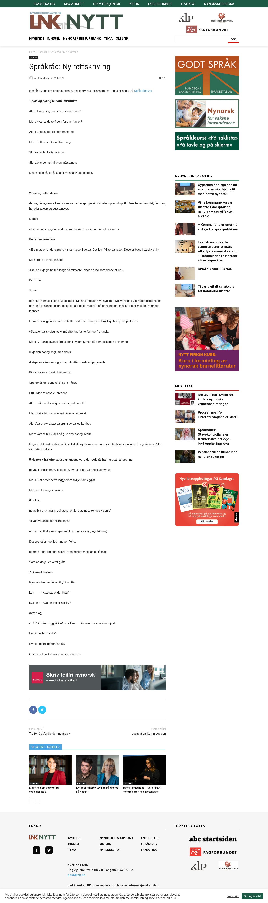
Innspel (43, 52)
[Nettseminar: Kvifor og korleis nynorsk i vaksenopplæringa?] (185, 399)
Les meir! (233, 896)
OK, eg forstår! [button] (252, 896)
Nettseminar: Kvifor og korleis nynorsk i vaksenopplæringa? (215, 399)
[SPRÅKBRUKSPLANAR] (185, 273)
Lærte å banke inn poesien (149, 733)
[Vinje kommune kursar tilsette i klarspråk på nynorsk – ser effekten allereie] (185, 206)
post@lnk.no (76, 875)
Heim (32, 52)
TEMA (72, 850)
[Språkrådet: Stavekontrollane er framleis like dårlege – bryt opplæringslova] (185, 434)
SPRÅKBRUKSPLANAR (215, 269)
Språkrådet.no (143, 90)
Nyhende (74, 838)
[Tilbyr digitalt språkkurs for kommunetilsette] (185, 290)
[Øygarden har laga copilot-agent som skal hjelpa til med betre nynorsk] (185, 189)
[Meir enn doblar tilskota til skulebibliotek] (50, 770)
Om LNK (105, 844)
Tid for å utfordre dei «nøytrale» (49, 733)
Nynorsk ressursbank (116, 838)
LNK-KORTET (150, 838)
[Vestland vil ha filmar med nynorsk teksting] (185, 456)
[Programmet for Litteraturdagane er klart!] (185, 416)
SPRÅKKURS (149, 844)
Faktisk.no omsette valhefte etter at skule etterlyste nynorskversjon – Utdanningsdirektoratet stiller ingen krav (218, 251)
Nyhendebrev (110, 850)
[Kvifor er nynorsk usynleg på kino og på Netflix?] (97, 770)
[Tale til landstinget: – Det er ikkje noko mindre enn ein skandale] (144, 770)
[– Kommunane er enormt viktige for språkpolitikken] (185, 229)
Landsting (149, 850)
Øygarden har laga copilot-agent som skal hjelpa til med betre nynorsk (218, 189)
